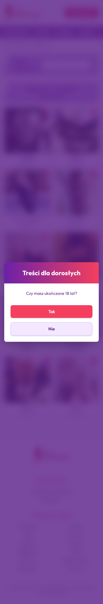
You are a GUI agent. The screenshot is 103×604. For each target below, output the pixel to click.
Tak (51, 311)
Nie (51, 328)
